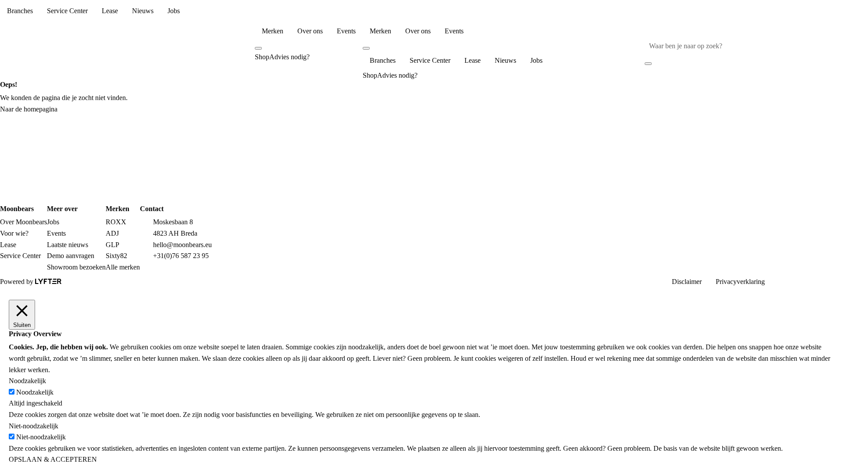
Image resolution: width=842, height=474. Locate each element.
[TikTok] (835, 280)
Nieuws (142, 10)
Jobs (174, 10)
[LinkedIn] (807, 280)
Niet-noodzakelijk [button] (33, 426)
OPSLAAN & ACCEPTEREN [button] (53, 459)
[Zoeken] (839, 45)
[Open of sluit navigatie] (157, 51)
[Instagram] (779, 280)
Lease (110, 10)
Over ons (310, 31)
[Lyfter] (48, 281)
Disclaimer (687, 281)
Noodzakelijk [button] (27, 380)
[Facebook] (793, 280)
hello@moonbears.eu (182, 244)
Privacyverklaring (740, 281)
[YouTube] (821, 280)
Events (346, 31)
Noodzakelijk (35, 392)
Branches (20, 10)
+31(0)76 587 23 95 (181, 255)
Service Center (67, 10)
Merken (272, 31)
